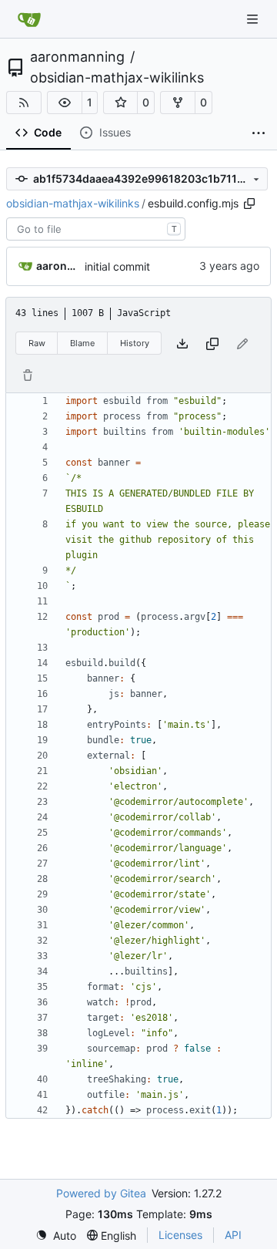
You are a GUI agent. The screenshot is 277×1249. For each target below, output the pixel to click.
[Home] (29, 19)
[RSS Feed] (24, 102)
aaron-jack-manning (57, 265)
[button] (64, 102)
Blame (82, 343)
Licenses (180, 1234)
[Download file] (182, 343)
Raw (36, 343)
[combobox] (95, 229)
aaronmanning (77, 57)
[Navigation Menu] (254, 19)
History (134, 343)
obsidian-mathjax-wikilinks (117, 78)
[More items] (258, 133)
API (233, 1234)
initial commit (117, 266)
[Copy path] (249, 203)
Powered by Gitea (101, 1193)
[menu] (55, 1235)
